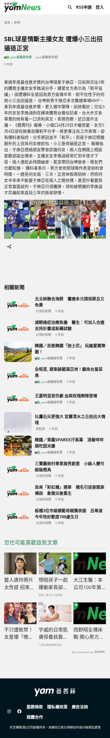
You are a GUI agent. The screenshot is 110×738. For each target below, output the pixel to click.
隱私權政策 (57, 707)
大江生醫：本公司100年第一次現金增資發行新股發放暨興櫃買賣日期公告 (88, 584)
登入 (100, 7)
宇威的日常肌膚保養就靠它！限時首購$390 (53, 633)
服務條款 (35, 707)
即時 (17, 22)
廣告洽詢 (80, 707)
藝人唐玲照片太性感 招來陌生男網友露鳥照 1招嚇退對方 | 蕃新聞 (19, 584)
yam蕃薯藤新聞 (21, 57)
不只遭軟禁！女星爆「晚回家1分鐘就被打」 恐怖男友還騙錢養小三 (20, 633)
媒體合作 (35, 717)
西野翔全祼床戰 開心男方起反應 (88, 633)
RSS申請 (84, 7)
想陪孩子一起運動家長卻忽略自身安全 (53, 584)
